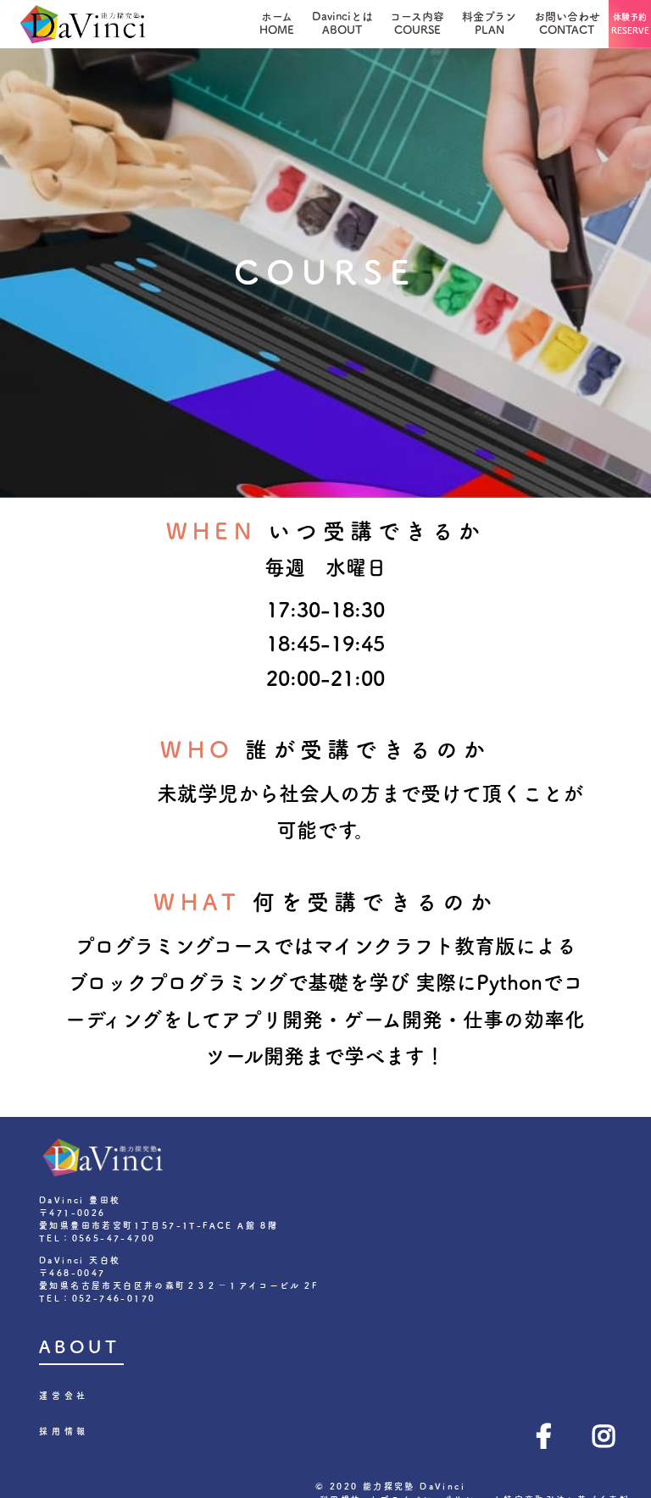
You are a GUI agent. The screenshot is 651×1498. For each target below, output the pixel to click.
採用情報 (64, 1431)
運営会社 (64, 1395)
